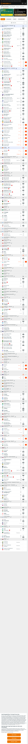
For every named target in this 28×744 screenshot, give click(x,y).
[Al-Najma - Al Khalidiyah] (13, 249)
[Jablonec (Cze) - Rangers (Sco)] (13, 75)
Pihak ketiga (18, 724)
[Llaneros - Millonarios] (13, 313)
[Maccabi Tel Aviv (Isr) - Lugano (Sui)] (13, 78)
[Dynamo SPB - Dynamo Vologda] (13, 470)
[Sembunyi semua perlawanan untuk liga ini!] (26, 26)
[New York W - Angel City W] (13, 178)
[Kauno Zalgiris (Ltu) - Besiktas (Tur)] (13, 35)
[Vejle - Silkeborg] (13, 322)
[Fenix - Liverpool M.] (13, 520)
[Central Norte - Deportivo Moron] (13, 225)
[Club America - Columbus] (13, 204)
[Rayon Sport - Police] (13, 479)
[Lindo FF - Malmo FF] (13, 498)
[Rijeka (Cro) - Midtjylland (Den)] (13, 134)
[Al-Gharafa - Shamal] (13, 450)
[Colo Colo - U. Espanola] (13, 300)
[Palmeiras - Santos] (13, 279)
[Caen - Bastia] (13, 438)
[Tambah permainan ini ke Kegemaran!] (1, 29)
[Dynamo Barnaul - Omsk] (13, 460)
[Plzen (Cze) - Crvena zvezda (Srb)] (13, 45)
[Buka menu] (25, 3)
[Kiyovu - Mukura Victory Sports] (13, 476)
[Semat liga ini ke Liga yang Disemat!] (17, 157)
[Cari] (23, 3)
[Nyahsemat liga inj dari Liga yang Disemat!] (14, 26)
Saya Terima (14, 734)
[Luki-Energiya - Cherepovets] (13, 463)
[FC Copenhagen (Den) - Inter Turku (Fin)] (13, 95)
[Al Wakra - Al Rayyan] (13, 454)
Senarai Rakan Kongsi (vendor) (7, 732)
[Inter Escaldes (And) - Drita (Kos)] (13, 101)
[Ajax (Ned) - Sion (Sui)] (13, 115)
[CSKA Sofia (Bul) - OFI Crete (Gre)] (13, 55)
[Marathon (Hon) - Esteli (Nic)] (13, 188)
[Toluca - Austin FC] (13, 200)
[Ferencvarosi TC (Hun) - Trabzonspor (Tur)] (13, 65)
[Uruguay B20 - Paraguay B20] (13, 328)
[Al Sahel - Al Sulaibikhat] (13, 395)
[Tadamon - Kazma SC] (13, 398)
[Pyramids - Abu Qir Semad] (13, 411)
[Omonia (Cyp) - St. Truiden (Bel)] (13, 42)
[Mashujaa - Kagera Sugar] (13, 510)
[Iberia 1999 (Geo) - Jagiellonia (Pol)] (13, 32)
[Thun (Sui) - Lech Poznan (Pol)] (13, 59)
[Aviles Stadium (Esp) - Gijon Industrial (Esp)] (13, 347)
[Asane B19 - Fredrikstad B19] (13, 419)
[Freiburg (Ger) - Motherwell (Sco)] (13, 85)
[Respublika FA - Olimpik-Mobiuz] (13, 532)
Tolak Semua (14, 738)
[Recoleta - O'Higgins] (13, 304)
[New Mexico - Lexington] (13, 169)
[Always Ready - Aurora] (13, 261)
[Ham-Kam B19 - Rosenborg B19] (13, 423)
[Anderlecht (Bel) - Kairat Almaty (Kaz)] (13, 62)
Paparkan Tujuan (14, 741)
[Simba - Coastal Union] (13, 514)
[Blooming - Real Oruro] (13, 258)
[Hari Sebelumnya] (2, 23)
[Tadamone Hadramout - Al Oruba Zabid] (13, 549)
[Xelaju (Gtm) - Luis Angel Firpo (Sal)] (13, 194)
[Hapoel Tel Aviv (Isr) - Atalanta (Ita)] (13, 118)
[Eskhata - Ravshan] (13, 504)
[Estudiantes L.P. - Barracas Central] (13, 234)
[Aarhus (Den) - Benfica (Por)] (13, 52)
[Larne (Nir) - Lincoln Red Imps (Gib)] (13, 141)
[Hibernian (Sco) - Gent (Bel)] (13, 138)
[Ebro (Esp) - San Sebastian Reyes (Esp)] (13, 351)
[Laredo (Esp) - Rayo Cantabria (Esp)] (13, 344)
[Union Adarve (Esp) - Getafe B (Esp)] (13, 334)
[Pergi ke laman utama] (7, 3)
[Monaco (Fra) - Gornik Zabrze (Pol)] (13, 88)
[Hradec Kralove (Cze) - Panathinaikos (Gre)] (13, 98)
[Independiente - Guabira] (13, 265)
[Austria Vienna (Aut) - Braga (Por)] (13, 124)
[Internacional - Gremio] (13, 286)
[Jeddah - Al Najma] (13, 216)
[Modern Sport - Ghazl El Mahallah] (13, 404)
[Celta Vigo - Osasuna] (13, 151)
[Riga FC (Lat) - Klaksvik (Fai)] (13, 111)
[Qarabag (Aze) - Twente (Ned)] (13, 81)
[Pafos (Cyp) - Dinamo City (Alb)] (13, 105)
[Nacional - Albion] (13, 523)
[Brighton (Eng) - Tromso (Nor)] (13, 131)
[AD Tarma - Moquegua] (13, 444)
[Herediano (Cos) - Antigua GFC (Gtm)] (13, 184)
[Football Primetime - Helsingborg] (13, 491)
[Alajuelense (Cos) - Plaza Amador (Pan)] (13, 191)
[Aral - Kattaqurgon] (13, 529)
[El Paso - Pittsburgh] (13, 166)
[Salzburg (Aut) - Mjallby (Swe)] (13, 49)
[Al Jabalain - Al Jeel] (13, 213)
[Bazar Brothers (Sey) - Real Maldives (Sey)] (13, 341)
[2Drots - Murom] (13, 467)
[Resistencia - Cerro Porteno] (13, 432)
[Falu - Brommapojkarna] (13, 488)
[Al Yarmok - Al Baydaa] (13, 542)
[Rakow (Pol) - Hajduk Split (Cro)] (13, 108)
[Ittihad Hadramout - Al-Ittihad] (13, 545)
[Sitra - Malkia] (13, 252)
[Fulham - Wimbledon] (13, 368)
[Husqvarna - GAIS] (13, 495)
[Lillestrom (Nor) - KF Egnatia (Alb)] (13, 39)
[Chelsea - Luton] (13, 365)
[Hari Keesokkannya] (25, 23)
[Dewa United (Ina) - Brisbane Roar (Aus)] (13, 337)
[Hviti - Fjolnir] (13, 377)
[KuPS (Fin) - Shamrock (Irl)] (13, 71)
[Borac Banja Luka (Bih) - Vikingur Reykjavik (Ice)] (13, 128)
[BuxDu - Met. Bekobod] (13, 536)
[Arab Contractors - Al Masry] (13, 407)
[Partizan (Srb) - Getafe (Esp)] (13, 144)
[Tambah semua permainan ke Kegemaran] (1, 26)
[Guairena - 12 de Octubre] (13, 429)
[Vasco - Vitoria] (13, 282)
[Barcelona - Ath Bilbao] (13, 154)
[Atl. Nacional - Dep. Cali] (13, 310)
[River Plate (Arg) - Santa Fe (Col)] (13, 160)
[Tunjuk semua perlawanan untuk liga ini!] (26, 172)
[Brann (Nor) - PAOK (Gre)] (13, 91)
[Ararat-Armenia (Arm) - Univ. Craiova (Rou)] (13, 29)
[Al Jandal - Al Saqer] (13, 219)
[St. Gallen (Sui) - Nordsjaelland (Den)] (13, 121)
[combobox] (13, 23)
